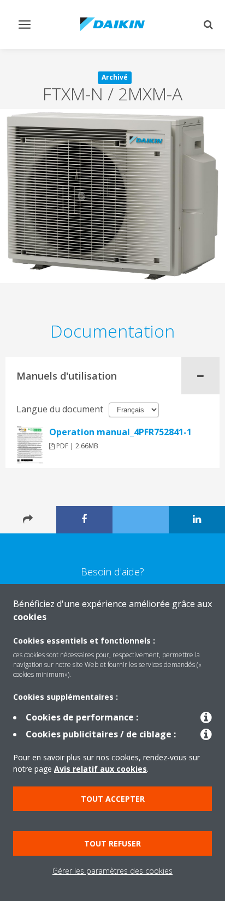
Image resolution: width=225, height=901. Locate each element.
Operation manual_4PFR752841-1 (120, 432)
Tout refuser (112, 843)
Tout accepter (113, 799)
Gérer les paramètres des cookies (112, 871)
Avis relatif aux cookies (100, 769)
